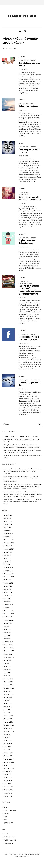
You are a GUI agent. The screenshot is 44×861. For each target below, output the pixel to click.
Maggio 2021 (8, 706)
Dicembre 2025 (9, 540)
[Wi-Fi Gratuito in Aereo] (8, 104)
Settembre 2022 (9, 657)
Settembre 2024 (9, 583)
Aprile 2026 (7, 527)
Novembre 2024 (9, 577)
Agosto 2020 (8, 734)
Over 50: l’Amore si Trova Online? (29, 64)
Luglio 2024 (7, 589)
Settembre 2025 (9, 549)
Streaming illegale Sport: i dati (30, 384)
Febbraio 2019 (8, 787)
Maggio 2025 (8, 561)
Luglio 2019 (7, 774)
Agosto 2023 (8, 623)
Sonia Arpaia (24, 69)
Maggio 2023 (8, 632)
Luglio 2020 (7, 737)
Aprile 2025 (7, 564)
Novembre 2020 (9, 725)
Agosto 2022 (8, 660)
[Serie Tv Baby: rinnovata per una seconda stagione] (8, 193)
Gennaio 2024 (8, 608)
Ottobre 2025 (8, 546)
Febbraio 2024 (8, 604)
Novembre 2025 (9, 543)
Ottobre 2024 (8, 580)
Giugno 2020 (8, 740)
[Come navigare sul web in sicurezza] (8, 147)
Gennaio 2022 (8, 682)
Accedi (6, 834)
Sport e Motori (35, 380)
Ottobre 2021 (8, 691)
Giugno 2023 (8, 629)
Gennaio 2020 (8, 756)
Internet (33, 60)
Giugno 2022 (8, 666)
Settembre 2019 (9, 768)
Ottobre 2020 (8, 728)
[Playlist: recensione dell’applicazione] (8, 238)
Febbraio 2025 (8, 567)
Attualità (6, 807)
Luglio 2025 (7, 555)
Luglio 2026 (7, 518)
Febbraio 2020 (8, 753)
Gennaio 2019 (8, 790)
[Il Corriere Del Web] (22, 16)
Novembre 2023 (9, 614)
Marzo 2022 (7, 676)
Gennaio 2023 (8, 645)
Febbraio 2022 (8, 679)
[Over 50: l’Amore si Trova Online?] (8, 60)
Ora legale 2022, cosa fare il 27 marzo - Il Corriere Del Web (23, 484)
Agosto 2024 (8, 586)
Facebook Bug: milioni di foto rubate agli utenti (29, 338)
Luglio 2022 (7, 663)
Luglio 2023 (7, 626)
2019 (9, 48)
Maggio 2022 (8, 669)
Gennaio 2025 (8, 571)
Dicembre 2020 (9, 722)
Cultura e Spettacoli (25, 194)
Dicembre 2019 (9, 759)
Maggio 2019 (8, 781)
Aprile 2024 (7, 598)
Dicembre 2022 (9, 648)
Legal (5, 816)
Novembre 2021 (9, 688)
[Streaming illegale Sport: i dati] (8, 380)
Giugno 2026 (8, 521)
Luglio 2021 (7, 700)
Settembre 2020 (9, 731)
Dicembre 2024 (9, 574)
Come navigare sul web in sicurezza (29, 151)
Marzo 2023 (7, 638)
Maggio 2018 (8, 796)
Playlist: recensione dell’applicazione (27, 242)
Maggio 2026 (8, 524)
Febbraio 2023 (8, 642)
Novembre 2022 (9, 651)
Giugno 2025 (8, 558)
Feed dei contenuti (9, 837)
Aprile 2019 (7, 784)
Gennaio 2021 (8, 719)
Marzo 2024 (7, 601)
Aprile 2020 (7, 747)
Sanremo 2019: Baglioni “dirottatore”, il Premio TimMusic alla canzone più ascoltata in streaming (30, 289)
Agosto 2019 (8, 771)
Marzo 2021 (7, 713)
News (32, 103)
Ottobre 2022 (8, 654)
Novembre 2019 (9, 762)
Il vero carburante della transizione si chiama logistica (21, 436)
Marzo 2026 (7, 530)
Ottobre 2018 (8, 793)
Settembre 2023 (9, 620)
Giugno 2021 (8, 703)
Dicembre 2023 (9, 611)
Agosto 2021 (8, 697)
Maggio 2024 (8, 595)
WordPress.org (8, 843)
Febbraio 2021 (8, 716)
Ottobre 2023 (8, 617)
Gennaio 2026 (8, 537)
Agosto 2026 (8, 515)
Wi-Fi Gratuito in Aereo (28, 106)
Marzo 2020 (7, 750)
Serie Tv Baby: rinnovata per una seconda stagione (30, 198)
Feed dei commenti (10, 840)
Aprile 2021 (7, 710)
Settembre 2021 (9, 694)
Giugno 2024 (8, 592)
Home (3, 48)
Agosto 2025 (8, 552)
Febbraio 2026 (8, 533)
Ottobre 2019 (8, 765)
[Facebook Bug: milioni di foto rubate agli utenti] (8, 334)
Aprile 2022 (7, 672)
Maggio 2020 (8, 743)
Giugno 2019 (8, 777)
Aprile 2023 (7, 635)
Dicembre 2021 (9, 685)
